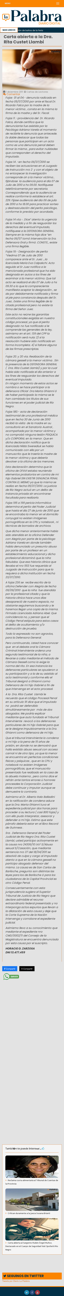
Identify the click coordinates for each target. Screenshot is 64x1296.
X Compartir (27, 968)
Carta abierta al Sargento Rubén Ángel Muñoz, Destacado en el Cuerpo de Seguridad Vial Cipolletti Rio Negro (31, 1246)
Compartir (10, 968)
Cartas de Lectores (37, 91)
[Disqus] (32, 1020)
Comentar (13, 94)
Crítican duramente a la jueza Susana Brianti (28, 1213)
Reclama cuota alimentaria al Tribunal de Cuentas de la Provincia (31, 1182)
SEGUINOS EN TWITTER (25, 1276)
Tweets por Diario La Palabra (16, 1280)
